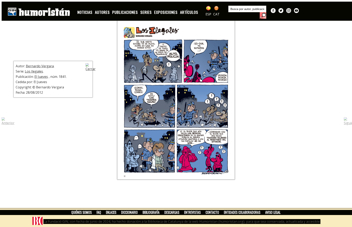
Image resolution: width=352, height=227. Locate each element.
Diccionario (129, 212)
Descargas (171, 212)
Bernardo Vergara (40, 66)
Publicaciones (125, 12)
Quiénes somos (81, 212)
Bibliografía (151, 212)
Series (146, 12)
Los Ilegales (34, 71)
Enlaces (111, 212)
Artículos (189, 12)
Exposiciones (166, 12)
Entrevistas (192, 212)
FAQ (99, 212)
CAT (216, 14)
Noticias (84, 12)
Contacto (212, 212)
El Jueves (41, 76)
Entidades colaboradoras (242, 212)
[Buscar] (263, 15)
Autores (102, 12)
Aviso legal (272, 212)
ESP (208, 14)
